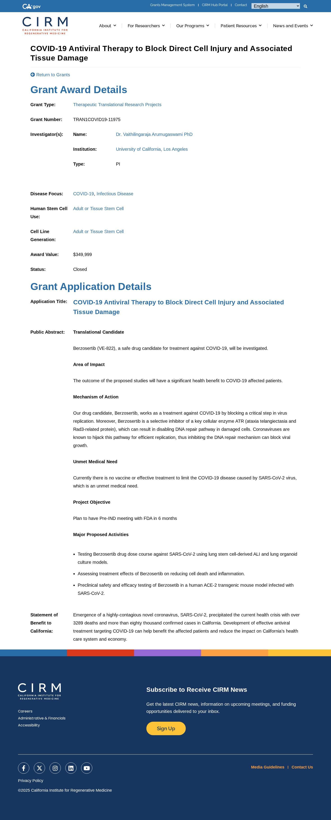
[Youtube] (86, 768)
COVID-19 (83, 193)
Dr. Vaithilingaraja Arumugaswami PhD (154, 134)
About (105, 25)
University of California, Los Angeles (152, 149)
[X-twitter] (39, 768)
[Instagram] (55, 768)
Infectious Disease (115, 193)
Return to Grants (52, 74)
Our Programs (190, 25)
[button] (305, 6)
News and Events (290, 25)
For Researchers (144, 25)
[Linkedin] (71, 768)
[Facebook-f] (23, 768)
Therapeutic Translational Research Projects (117, 104)
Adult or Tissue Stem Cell (98, 208)
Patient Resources (239, 25)
